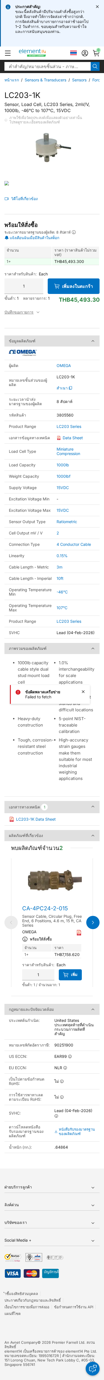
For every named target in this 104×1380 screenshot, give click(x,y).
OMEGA (64, 365)
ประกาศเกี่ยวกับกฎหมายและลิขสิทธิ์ (32, 1300)
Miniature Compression (68, 451)
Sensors (79, 79)
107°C (62, 607)
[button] (7, 53)
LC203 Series (69, 426)
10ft (60, 578)
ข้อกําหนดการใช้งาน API (73, 1307)
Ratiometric (67, 521)
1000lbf (63, 476)
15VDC (63, 487)
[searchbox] (47, 66)
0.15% (62, 555)
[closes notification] (97, 6)
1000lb (63, 464)
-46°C (62, 592)
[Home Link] (43, 53)
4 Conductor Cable (74, 544)
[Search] (95, 66)
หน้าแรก (11, 79)
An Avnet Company (20, 1342)
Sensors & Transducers (45, 79)
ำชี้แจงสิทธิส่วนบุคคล (21, 1293)
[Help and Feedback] (93, 1369)
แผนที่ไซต (12, 1313)
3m (59, 567)
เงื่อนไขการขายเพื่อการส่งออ (26, 1307)
